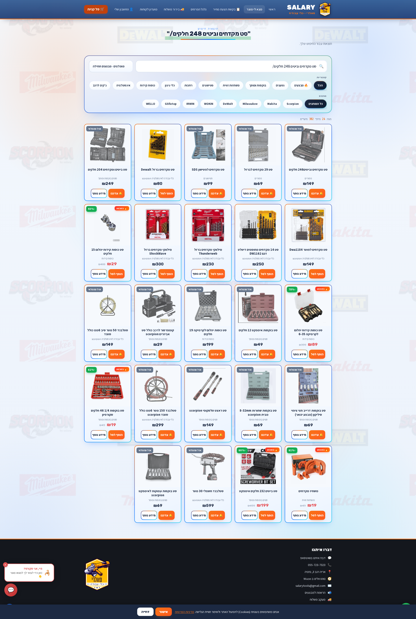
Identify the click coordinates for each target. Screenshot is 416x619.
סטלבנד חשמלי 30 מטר (208, 491)
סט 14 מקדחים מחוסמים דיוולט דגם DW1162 (258, 251)
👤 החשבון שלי (123, 9)
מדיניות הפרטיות (184, 612)
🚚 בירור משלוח (174, 9)
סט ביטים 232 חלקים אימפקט (258, 491)
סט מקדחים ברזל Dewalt (158, 169)
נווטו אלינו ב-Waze (318, 579)
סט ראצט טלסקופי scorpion (208, 410)
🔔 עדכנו (317, 193)
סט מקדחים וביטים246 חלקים (308, 169)
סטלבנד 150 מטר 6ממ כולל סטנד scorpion (157, 412)
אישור (163, 612)
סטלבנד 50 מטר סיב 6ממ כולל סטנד (107, 332)
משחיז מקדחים (308, 491)
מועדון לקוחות (148, 9)
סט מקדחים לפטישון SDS (208, 169)
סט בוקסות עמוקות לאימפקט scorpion (158, 493)
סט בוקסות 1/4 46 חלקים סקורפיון (107, 412)
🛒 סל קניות (95, 9)
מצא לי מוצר (254, 9)
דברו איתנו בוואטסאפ (316, 558)
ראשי (272, 9)
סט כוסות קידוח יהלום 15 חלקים (107, 251)
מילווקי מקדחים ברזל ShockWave (158, 251)
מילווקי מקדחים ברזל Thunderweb (208, 251)
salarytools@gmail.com (314, 585)
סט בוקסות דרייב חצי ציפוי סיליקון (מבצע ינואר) (308, 412)
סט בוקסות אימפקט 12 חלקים (258, 330)
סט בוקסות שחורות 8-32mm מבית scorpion (258, 412)
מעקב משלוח (321, 599)
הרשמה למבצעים (318, 592)
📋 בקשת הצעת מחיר (226, 9)
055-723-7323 (320, 565)
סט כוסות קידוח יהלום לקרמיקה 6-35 (308, 332)
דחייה (145, 612)
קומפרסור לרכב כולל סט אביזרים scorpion (158, 332)
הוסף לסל (166, 193)
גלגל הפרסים (198, 9)
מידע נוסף (299, 193)
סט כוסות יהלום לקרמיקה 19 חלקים (208, 332)
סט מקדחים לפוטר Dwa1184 (308, 250)
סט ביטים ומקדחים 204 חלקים (107, 169)
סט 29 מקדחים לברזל (258, 169)
